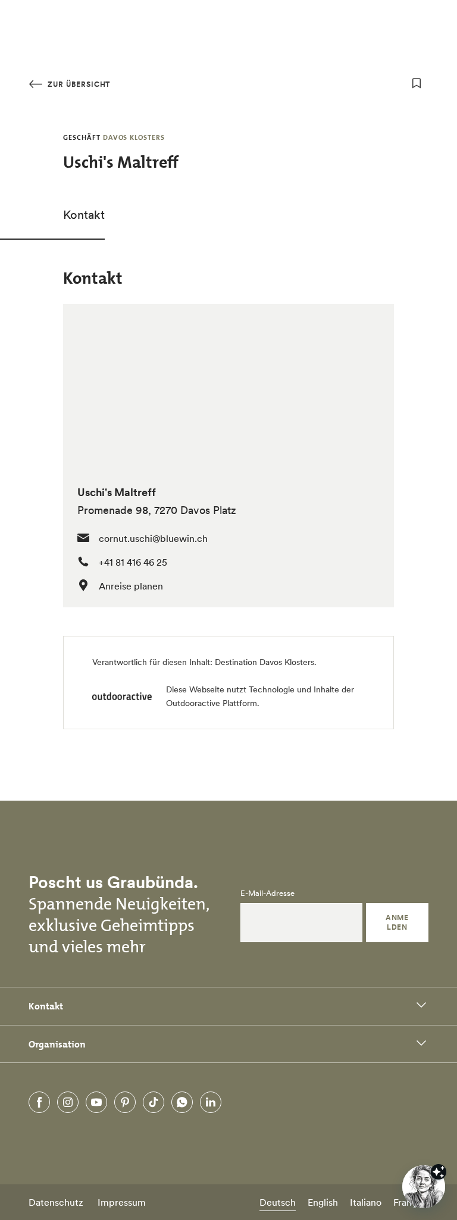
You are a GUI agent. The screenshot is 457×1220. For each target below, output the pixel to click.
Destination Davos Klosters (264, 662)
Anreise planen (131, 586)
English (323, 1202)
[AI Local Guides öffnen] (423, 1186)
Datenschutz (56, 1202)
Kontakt (84, 214)
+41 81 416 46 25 (133, 562)
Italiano (365, 1202)
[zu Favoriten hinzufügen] (416, 83)
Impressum (122, 1202)
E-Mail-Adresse (267, 893)
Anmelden (397, 922)
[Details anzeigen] (438, 1172)
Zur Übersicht (77, 84)
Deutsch (277, 1202)
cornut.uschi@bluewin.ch (153, 538)
